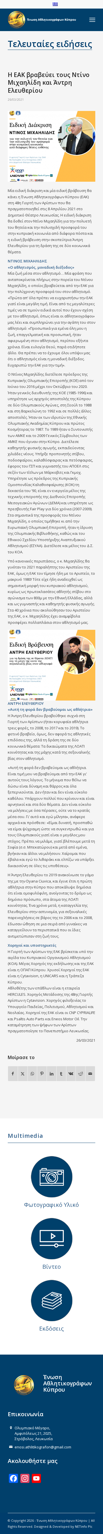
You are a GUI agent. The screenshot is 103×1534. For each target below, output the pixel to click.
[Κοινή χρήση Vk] (71, 1073)
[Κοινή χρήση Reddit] (80, 1073)
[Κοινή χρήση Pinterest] (42, 1073)
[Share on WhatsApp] (32, 1073)
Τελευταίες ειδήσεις (50, 44)
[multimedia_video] (51, 1238)
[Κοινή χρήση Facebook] (13, 1073)
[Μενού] (92, 20)
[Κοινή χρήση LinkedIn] (51, 1073)
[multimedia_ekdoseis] (51, 1300)
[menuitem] (92, 20)
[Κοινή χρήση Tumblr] (61, 1073)
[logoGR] (43, 19)
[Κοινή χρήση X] (22, 1073)
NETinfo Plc (83, 1526)
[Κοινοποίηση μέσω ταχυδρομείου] (90, 1073)
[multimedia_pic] (51, 1176)
